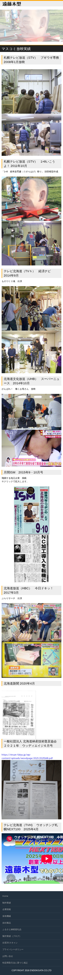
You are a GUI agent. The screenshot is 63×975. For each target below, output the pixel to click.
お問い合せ (7, 956)
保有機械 (6, 916)
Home (5, 896)
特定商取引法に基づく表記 (15, 962)
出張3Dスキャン (10, 942)
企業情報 (6, 909)
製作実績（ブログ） (11, 936)
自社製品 (6, 922)
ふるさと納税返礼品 (11, 929)
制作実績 (6, 902)
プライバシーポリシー (12, 949)
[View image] (31, 488)
